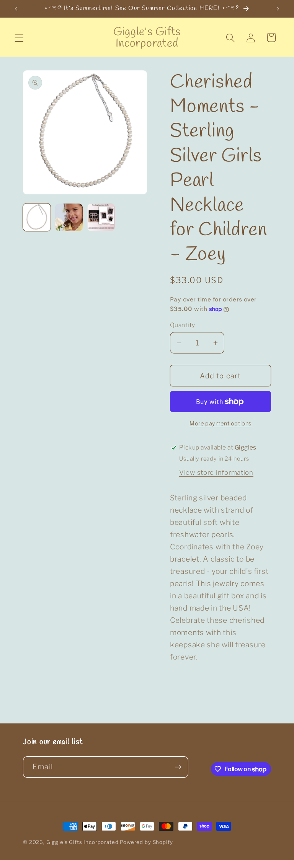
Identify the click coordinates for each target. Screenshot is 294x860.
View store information (216, 472)
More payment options (220, 423)
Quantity (182, 325)
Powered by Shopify (146, 842)
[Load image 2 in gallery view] (69, 217)
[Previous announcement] (16, 8)
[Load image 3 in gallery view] (101, 217)
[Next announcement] (278, 8)
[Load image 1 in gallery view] (37, 217)
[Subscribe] (178, 767)
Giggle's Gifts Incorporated (82, 842)
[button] (19, 38)
